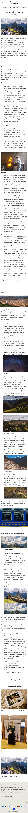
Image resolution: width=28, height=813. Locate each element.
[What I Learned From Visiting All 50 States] (14, 699)
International (9, 9)
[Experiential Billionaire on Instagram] (26, 802)
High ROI (18, 7)
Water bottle (7, 665)
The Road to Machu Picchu (9, 776)
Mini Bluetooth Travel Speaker (12, 660)
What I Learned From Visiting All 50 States (13, 711)
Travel (23, 9)
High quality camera (9, 649)
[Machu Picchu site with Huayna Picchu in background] (14, 547)
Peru (19, 9)
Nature (15, 9)
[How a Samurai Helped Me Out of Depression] (14, 732)
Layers (6, 639)
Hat (5, 647)
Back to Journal (15, 680)
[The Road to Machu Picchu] (14, 765)
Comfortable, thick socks (10, 637)
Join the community (8, 785)
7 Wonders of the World (8, 7)
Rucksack (6, 667)
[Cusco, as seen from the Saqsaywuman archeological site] (14, 301)
